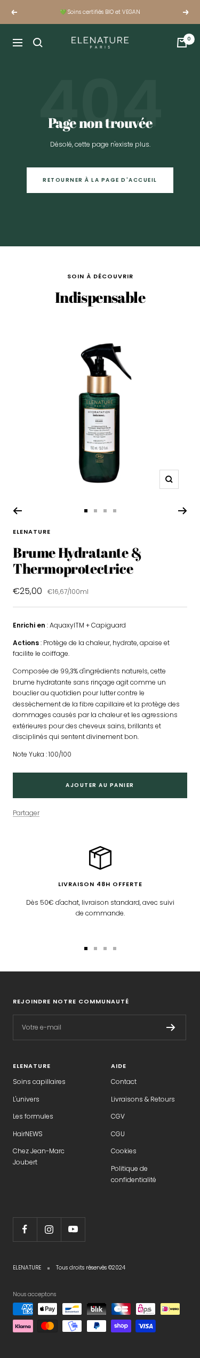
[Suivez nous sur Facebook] (25, 1229)
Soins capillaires (39, 1081)
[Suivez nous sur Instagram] (49, 1229)
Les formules (33, 1116)
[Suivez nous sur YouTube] (73, 1229)
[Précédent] (17, 511)
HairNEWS (28, 1133)
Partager (26, 812)
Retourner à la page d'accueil (100, 180)
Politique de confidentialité (133, 1174)
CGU (118, 1133)
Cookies (124, 1150)
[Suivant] (182, 511)
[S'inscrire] (170, 1027)
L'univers (26, 1099)
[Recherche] (38, 42)
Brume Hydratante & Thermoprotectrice (77, 560)
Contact (124, 1081)
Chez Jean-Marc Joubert (39, 1156)
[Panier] (182, 42)
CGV (118, 1116)
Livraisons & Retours (143, 1099)
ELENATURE (32, 531)
